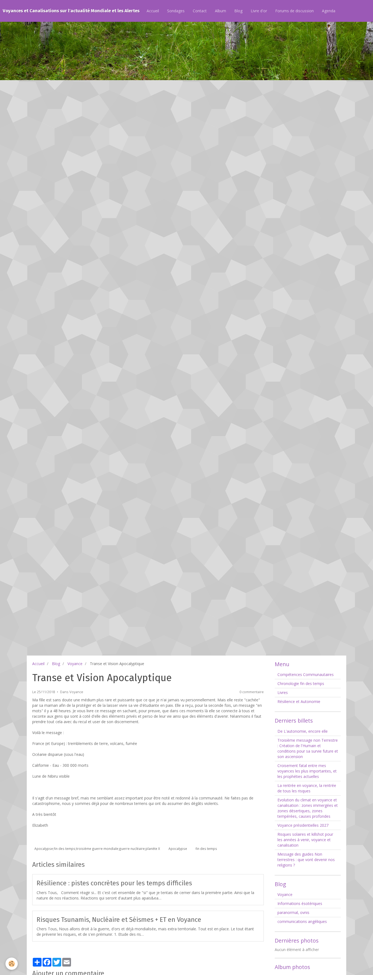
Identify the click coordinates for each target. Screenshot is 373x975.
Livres (282, 692)
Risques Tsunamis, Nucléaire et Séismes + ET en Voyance (119, 919)
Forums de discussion (294, 10)
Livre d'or (259, 10)
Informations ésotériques (299, 903)
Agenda (328, 10)
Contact (200, 10)
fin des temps (206, 848)
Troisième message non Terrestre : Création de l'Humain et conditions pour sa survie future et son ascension (307, 748)
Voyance (74, 663)
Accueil (153, 10)
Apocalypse (177, 848)
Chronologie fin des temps (300, 683)
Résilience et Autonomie (298, 701)
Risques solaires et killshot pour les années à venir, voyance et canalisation (305, 840)
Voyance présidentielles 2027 (302, 825)
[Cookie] (11, 964)
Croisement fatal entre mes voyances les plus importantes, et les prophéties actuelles (307, 771)
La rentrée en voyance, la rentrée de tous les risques (306, 788)
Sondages (176, 10)
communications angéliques (302, 921)
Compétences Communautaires (305, 674)
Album (220, 10)
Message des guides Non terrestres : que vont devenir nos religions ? (306, 860)
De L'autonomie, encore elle (302, 731)
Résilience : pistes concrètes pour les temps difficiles (114, 883)
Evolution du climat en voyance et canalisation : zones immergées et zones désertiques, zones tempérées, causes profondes (307, 808)
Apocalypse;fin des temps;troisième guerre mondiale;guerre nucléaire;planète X (97, 848)
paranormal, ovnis (293, 912)
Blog (238, 10)
